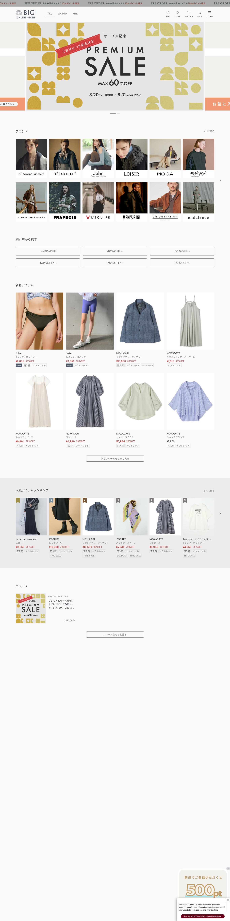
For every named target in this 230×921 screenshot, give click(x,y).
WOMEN (63, 13)
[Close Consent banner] (228, 900)
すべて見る (209, 131)
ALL (50, 13)
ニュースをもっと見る (115, 634)
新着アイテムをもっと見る (115, 458)
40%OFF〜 (115, 251)
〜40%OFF (48, 251)
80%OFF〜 (182, 263)
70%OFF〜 (115, 263)
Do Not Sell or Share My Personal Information (202, 916)
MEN (75, 13)
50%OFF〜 (182, 251)
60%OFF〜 (48, 263)
